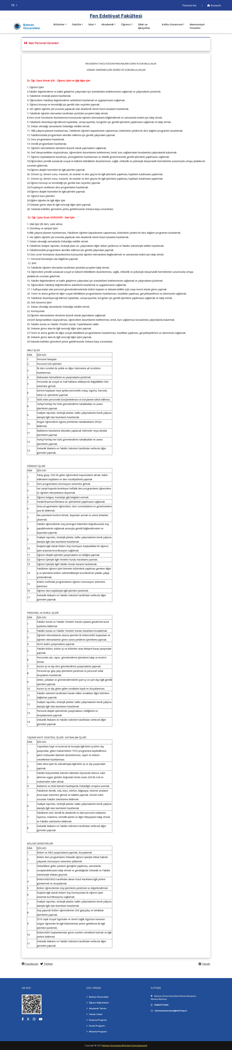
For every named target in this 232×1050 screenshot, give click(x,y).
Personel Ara (189, 5)
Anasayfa (215, 5)
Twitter (48, 963)
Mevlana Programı (98, 1031)
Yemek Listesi (95, 1014)
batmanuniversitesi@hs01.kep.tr (171, 1010)
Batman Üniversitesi (98, 997)
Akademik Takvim (97, 1008)
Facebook (31, 963)
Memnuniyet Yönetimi (197, 26)
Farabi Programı (97, 1025)
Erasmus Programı (98, 1020)
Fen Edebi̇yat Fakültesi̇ (116, 16)
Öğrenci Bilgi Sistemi (99, 1002)
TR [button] (13, 5)
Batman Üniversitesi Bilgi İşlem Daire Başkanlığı (124, 1045)
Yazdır (205, 963)
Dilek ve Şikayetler (144, 26)
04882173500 (161, 1005)
